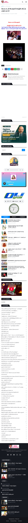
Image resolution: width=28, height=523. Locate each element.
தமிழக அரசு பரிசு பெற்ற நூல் (14, 423)
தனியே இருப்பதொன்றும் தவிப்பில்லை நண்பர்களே (14, 418)
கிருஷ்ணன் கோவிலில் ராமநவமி (14, 378)
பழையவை (24, 117)
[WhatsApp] (15, 69)
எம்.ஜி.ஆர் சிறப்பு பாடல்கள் (14, 363)
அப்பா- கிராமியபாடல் (14, 327)
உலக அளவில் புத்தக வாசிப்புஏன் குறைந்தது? (14, 352)
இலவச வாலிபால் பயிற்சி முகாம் (8, 494)
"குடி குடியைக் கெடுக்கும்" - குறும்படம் (14, 312)
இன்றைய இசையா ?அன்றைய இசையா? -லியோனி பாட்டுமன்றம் (14, 337)
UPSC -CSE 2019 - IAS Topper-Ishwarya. (17, 469)
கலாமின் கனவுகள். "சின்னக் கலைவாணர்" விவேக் (14, 372)
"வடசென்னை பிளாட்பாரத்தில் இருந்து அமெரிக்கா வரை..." (14, 318)
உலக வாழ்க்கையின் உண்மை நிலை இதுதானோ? (14, 354)
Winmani (17, 519)
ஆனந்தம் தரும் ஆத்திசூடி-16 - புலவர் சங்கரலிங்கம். (15, 274)
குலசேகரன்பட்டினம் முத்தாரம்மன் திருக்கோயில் (14, 392)
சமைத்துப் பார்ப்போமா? (14, 398)
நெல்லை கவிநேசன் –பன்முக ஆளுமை (15, 463)
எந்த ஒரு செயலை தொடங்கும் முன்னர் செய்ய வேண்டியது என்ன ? (14, 359)
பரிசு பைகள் (14, 436)
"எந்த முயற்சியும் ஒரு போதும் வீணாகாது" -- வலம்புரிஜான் (14, 308)
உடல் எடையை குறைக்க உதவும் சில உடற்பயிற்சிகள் (14, 342)
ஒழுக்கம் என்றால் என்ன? (14, 367)
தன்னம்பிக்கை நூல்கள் (14, 421)
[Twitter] (9, 69)
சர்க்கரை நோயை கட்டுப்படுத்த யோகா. (14, 403)
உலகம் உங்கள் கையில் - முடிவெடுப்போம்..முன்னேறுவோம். (14, 355)
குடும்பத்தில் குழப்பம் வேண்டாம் (14, 390)
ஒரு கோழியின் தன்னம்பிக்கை (14, 365)
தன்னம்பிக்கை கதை (14, 420)
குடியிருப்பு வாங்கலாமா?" (14, 382)
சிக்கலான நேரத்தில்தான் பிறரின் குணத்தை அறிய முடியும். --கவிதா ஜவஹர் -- (14, 408)
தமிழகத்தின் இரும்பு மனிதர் (14, 425)
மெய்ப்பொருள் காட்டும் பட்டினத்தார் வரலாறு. (16, 231)
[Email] (18, 69)
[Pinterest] (12, 69)
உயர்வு (14, 350)
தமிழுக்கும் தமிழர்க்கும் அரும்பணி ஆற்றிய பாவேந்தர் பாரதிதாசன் (15, 226)
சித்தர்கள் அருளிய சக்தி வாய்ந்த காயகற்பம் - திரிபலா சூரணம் (14, 412)
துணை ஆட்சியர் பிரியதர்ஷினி (7, 490)
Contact (20, 521)
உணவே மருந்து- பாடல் (14, 348)
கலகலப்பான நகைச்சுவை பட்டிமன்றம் (14, 369)
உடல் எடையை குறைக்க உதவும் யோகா (14, 344)
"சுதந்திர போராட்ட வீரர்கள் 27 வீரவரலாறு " (14, 316)
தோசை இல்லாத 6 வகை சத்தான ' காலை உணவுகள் (14, 429)
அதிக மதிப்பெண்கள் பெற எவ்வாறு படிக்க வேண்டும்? (14, 323)
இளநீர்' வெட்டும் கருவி (14, 340)
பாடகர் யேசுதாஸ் (8, 6)
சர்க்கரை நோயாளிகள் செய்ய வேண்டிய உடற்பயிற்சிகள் (14, 401)
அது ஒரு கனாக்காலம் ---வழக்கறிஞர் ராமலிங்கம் (14, 325)
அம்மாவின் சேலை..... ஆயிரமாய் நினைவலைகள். (14, 329)
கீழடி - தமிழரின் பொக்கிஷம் (14, 380)
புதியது (3, 117)
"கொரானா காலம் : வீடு (14, 314)
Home (7, 521)
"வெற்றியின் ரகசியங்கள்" (14, 320)
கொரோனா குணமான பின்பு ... (14, 394)
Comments (22, 217)
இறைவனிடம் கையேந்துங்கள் (14, 338)
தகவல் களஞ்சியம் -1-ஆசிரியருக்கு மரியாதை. (14, 414)
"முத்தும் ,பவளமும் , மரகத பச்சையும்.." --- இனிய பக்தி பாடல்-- (17, 249)
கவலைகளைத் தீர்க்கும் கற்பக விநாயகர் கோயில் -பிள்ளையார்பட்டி (14, 376)
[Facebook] (6, 69)
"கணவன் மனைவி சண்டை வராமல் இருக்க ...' (14, 310)
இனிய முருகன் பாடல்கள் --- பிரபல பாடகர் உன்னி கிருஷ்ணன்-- (14, 335)
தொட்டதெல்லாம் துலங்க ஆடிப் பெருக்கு (14, 427)
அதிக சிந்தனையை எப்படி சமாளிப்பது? (14, 322)
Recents (14, 217)
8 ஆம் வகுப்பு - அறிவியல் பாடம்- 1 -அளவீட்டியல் (17, 237)
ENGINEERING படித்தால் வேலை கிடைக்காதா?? (17, 260)
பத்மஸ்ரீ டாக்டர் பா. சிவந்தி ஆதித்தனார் (14, 431)
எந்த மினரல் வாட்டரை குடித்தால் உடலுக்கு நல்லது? (14, 361)
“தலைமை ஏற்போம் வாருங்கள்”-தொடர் (14, 440)
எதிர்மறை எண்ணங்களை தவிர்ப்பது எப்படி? (14, 357)
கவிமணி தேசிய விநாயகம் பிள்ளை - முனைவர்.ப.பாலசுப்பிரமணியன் (14, 220)
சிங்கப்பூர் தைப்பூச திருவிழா (14, 410)
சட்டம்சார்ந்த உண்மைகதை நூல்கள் (14, 396)
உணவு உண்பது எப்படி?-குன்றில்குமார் (14, 346)
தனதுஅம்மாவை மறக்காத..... (14, 416)
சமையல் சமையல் (14, 399)
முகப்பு (2, 6)
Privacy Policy (13, 521)
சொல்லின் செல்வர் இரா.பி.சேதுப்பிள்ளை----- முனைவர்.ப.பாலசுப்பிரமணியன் (16, 255)
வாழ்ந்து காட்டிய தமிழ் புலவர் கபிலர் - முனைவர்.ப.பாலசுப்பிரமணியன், (14, 244)
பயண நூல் (14, 433)
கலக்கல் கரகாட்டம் (14, 370)
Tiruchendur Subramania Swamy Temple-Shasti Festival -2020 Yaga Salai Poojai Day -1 (16, 267)
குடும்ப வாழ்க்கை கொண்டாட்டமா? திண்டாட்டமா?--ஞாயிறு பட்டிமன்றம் (14, 387)
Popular (6, 217)
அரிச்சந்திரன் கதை (14, 331)
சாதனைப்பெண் (14, 405)
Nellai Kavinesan (13, 74)
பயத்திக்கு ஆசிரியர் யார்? (14, 435)
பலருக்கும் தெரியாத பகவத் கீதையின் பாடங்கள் (14, 438)
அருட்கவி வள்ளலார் (14, 333)
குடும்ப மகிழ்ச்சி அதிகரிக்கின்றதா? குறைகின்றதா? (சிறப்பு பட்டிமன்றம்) (14, 384)
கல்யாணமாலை (14, 374)
